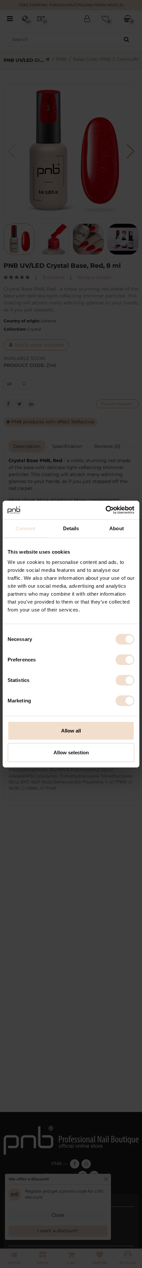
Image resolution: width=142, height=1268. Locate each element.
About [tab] (116, 528)
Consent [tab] (25, 528)
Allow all (71, 730)
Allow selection (71, 752)
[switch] (125, 659)
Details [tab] (71, 528)
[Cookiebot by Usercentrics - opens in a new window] (105, 510)
